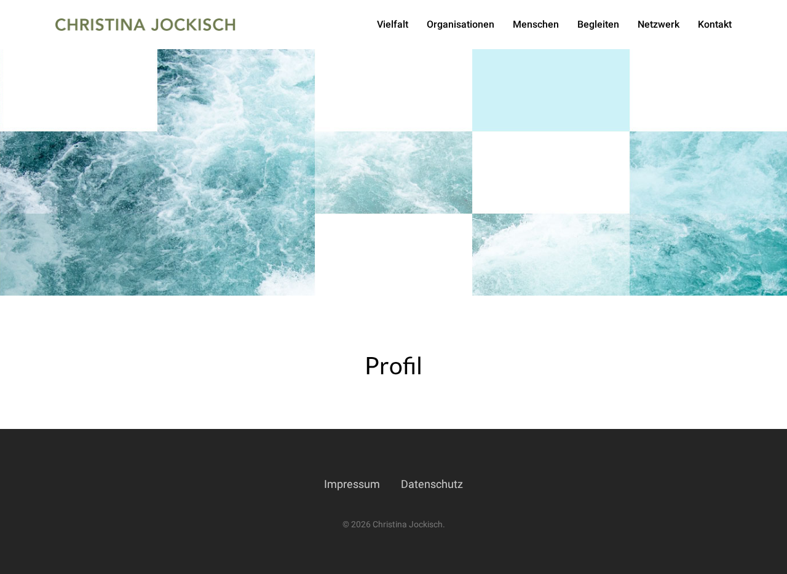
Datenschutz (432, 484)
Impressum (352, 484)
